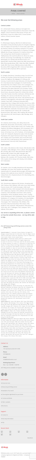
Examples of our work (8, 390)
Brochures (5, 405)
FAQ (3, 422)
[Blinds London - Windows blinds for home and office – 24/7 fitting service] (18, 5)
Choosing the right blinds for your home (12, 394)
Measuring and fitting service (9, 387)
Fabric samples (6, 402)
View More (30, 438)
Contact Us (5, 415)
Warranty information (7, 418)
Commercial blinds (7, 398)
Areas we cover (6, 383)
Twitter (5, 374)
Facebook (2, 374)
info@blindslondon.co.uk (9, 359)
